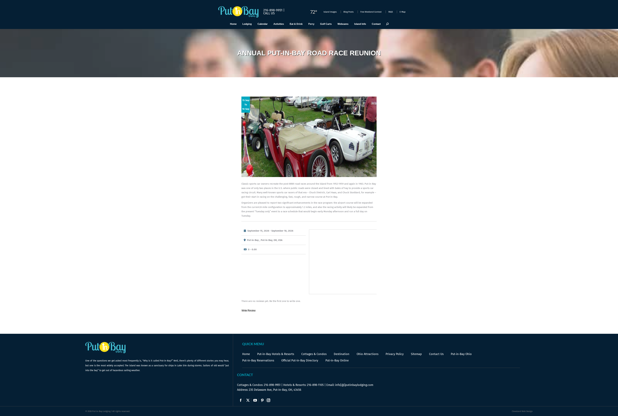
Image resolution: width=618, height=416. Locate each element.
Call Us (269, 13)
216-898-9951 (272, 385)
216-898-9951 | (274, 10)
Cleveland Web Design (522, 411)
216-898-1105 (315, 385)
